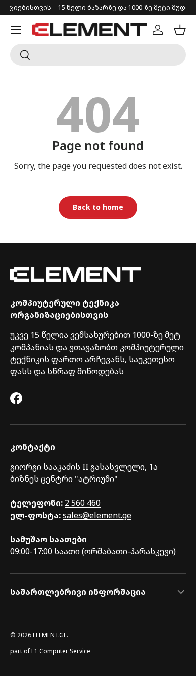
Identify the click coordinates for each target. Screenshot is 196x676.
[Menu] (16, 30)
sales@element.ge (97, 515)
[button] (180, 30)
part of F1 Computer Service (50, 651)
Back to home (98, 207)
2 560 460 (83, 503)
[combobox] (98, 55)
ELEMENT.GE (50, 635)
